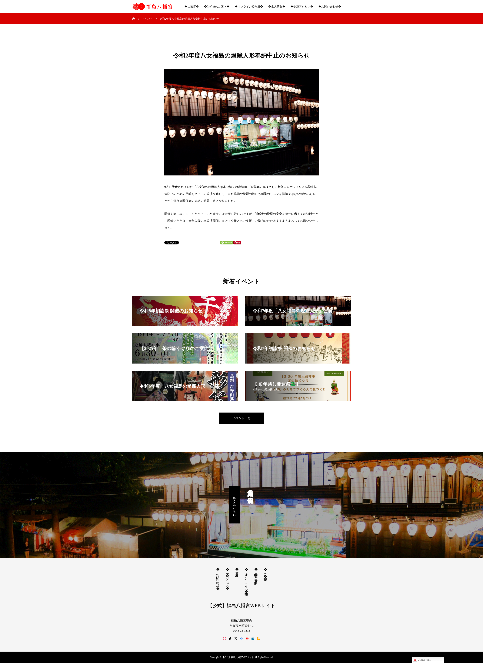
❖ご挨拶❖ (192, 6)
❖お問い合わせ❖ (329, 6)
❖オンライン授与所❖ (249, 6)
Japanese (424, 659)
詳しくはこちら (234, 504)
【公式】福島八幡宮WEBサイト (241, 605)
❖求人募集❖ (276, 6)
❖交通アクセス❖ (302, 6)
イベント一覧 (241, 418)
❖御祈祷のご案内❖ (216, 6)
